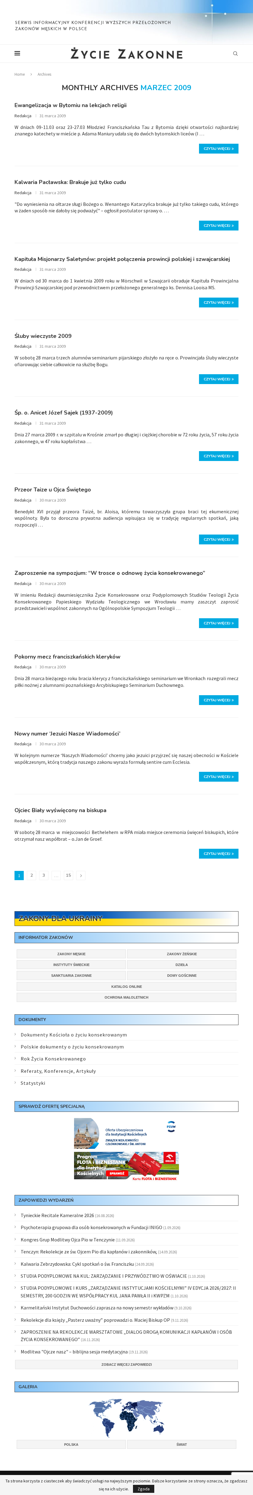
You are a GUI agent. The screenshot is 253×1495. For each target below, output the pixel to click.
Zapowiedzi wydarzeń (46, 1200)
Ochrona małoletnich (126, 997)
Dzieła (182, 965)
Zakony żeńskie (182, 954)
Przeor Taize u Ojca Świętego (53, 489)
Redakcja (23, 115)
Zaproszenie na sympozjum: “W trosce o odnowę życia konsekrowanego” (110, 573)
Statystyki (33, 1083)
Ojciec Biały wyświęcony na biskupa (60, 810)
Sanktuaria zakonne (71, 975)
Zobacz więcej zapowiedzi (127, 1364)
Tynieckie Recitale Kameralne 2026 (57, 1215)
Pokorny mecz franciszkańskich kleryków (67, 656)
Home (20, 74)
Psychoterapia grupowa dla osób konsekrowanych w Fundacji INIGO (91, 1227)
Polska (71, 1444)
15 (68, 875)
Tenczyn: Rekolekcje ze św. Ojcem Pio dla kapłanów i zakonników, (89, 1252)
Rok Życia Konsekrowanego (53, 1059)
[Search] (235, 53)
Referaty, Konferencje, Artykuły (58, 1071)
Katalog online (126, 986)
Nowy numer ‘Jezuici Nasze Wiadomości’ (67, 733)
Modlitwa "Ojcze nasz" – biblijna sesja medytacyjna (74, 1352)
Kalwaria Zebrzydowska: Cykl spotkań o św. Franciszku (77, 1264)
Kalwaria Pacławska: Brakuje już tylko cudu (70, 182)
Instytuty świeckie (71, 965)
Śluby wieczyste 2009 (43, 336)
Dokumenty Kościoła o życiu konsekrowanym (74, 1035)
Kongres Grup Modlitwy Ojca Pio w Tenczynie (68, 1239)
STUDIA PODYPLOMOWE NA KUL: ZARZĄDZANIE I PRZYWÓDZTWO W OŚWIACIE (104, 1276)
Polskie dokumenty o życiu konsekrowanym (72, 1047)
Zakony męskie (71, 954)
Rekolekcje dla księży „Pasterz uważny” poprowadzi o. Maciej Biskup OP (95, 1320)
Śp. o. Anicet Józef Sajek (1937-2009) (64, 412)
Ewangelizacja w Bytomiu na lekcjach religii (70, 105)
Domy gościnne (182, 975)
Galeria (28, 1387)
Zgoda (144, 1489)
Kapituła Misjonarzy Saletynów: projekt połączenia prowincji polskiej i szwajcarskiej (122, 259)
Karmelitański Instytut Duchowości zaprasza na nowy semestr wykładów (97, 1308)
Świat (181, 1444)
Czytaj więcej (217, 148)
